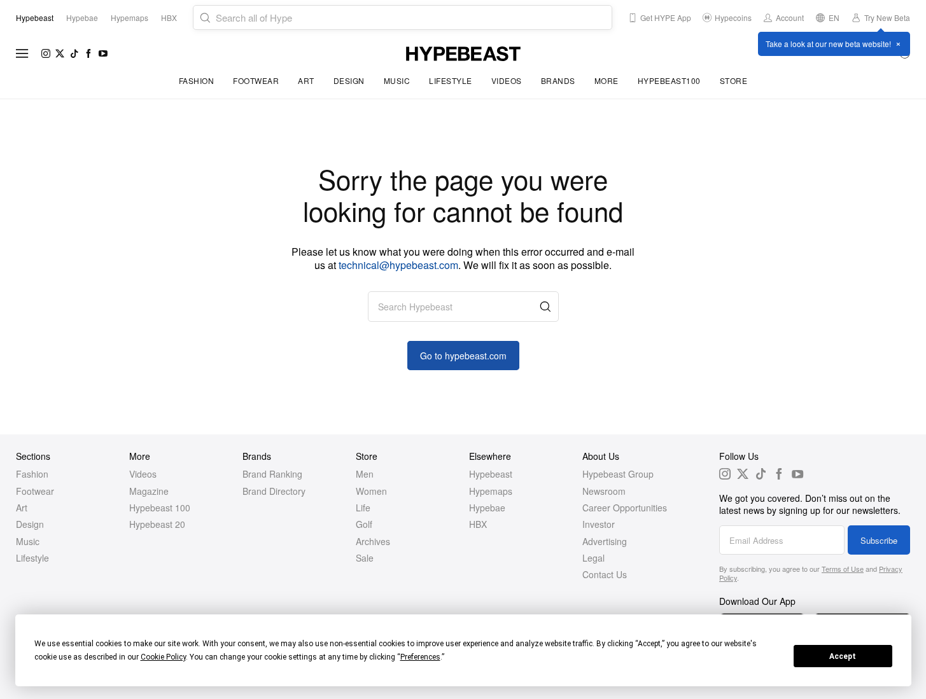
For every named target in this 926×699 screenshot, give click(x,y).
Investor (598, 524)
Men (365, 473)
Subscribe (878, 540)
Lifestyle (450, 80)
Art (306, 80)
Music (397, 80)
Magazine (149, 491)
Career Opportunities (624, 507)
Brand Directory (273, 491)
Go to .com (463, 355)
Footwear (256, 80)
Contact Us (604, 574)
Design (349, 80)
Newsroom (604, 491)
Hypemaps (490, 491)
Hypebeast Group (618, 473)
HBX (478, 524)
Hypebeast (490, 473)
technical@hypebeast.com (398, 265)
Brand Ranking (272, 473)
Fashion (196, 80)
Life (363, 507)
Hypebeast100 (669, 80)
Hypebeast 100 (159, 507)
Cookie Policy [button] (163, 657)
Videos (506, 80)
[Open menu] (22, 53)
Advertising (604, 541)
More (606, 80)
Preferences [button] (420, 657)
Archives (373, 541)
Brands (558, 80)
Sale (365, 557)
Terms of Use (843, 569)
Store (734, 80)
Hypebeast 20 (157, 524)
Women (371, 491)
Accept (842, 656)
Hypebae (487, 507)
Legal (593, 557)
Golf (364, 524)
